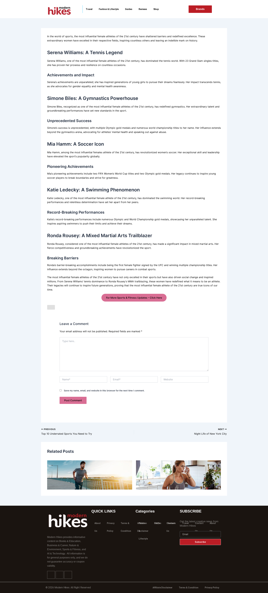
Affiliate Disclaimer (162, 587)
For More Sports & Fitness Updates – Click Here (134, 297)
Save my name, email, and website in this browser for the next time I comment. (104, 390)
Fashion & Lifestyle (109, 9)
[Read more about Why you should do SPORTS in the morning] (89, 475)
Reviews (143, 9)
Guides (128, 9)
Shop (156, 9)
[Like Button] (51, 307)
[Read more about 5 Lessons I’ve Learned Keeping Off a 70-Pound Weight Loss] (178, 475)
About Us (97, 527)
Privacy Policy (110, 527)
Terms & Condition (126, 527)
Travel (89, 9)
